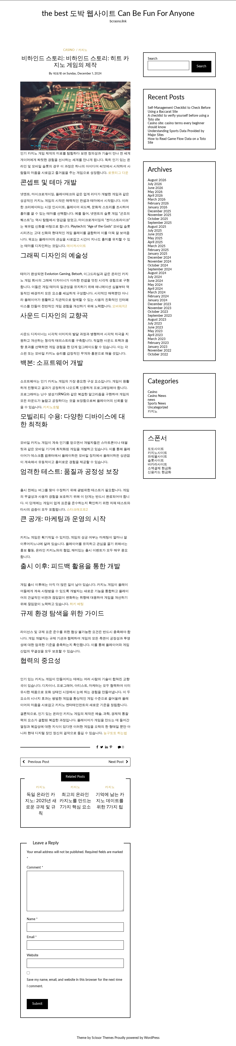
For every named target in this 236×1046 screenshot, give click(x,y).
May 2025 (155, 238)
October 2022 (158, 354)
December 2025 (159, 211)
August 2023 (157, 319)
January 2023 (157, 347)
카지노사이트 (157, 453)
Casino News (157, 396)
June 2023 (155, 327)
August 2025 (157, 226)
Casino (68, 50)
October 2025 (158, 219)
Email (32, 937)
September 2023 (160, 315)
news (151, 400)
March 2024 (156, 292)
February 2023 (158, 343)
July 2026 (155, 184)
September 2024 (160, 269)
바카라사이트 (157, 464)
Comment (35, 867)
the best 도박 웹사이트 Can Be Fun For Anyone (118, 13)
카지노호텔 (51, 407)
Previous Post (38, 762)
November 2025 (159, 215)
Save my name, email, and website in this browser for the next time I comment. (74, 983)
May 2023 (155, 331)
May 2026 (155, 192)
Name (32, 919)
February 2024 (158, 296)
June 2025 (155, 234)
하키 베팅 (77, 604)
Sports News (157, 403)
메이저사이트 (76, 246)
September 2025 (160, 223)
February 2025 (158, 250)
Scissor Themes (103, 1038)
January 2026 (157, 207)
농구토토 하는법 (115, 733)
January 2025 (157, 253)
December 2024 (159, 257)
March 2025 (156, 246)
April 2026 (155, 195)
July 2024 (155, 277)
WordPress (151, 1038)
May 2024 (155, 285)
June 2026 (155, 188)
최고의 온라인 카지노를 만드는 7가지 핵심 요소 (75, 800)
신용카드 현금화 (159, 472)
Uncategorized (158, 407)
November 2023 (159, 308)
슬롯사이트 (156, 460)
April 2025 (155, 242)
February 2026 (158, 203)
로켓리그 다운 (118, 172)
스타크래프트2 (77, 509)
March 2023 (156, 339)
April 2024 (155, 288)
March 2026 (156, 199)
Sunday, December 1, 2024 (84, 73)
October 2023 (158, 311)
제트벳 (57, 73)
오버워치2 (119, 306)
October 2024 (158, 265)
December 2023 (159, 304)
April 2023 (155, 335)
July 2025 (155, 230)
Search (152, 58)
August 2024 (157, 273)
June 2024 (155, 281)
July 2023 (155, 323)
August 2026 (157, 180)
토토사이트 (156, 449)
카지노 (82, 50)
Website (32, 955)
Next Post (116, 762)
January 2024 (157, 300)
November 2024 (159, 261)
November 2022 (159, 350)
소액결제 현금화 (159, 468)
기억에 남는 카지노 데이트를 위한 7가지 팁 (110, 800)
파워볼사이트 (157, 456)
